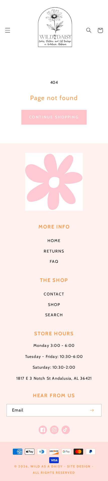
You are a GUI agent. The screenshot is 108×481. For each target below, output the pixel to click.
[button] (7, 30)
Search (54, 314)
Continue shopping (54, 117)
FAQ (54, 261)
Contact (54, 294)
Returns (54, 251)
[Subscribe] (92, 410)
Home (54, 240)
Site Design (79, 466)
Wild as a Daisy (46, 466)
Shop (54, 304)
